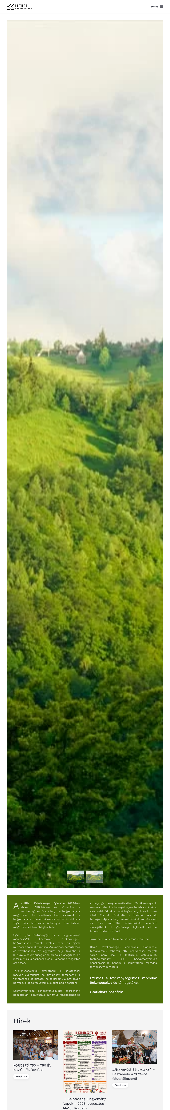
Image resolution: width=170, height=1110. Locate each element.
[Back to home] (19, 6)
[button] (157, 6)
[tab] (75, 877)
